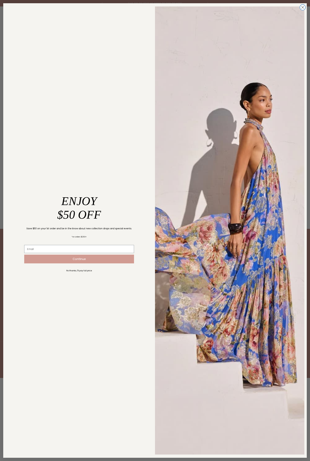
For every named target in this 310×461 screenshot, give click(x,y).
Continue (79, 259)
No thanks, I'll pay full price (79, 270)
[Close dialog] (302, 7)
